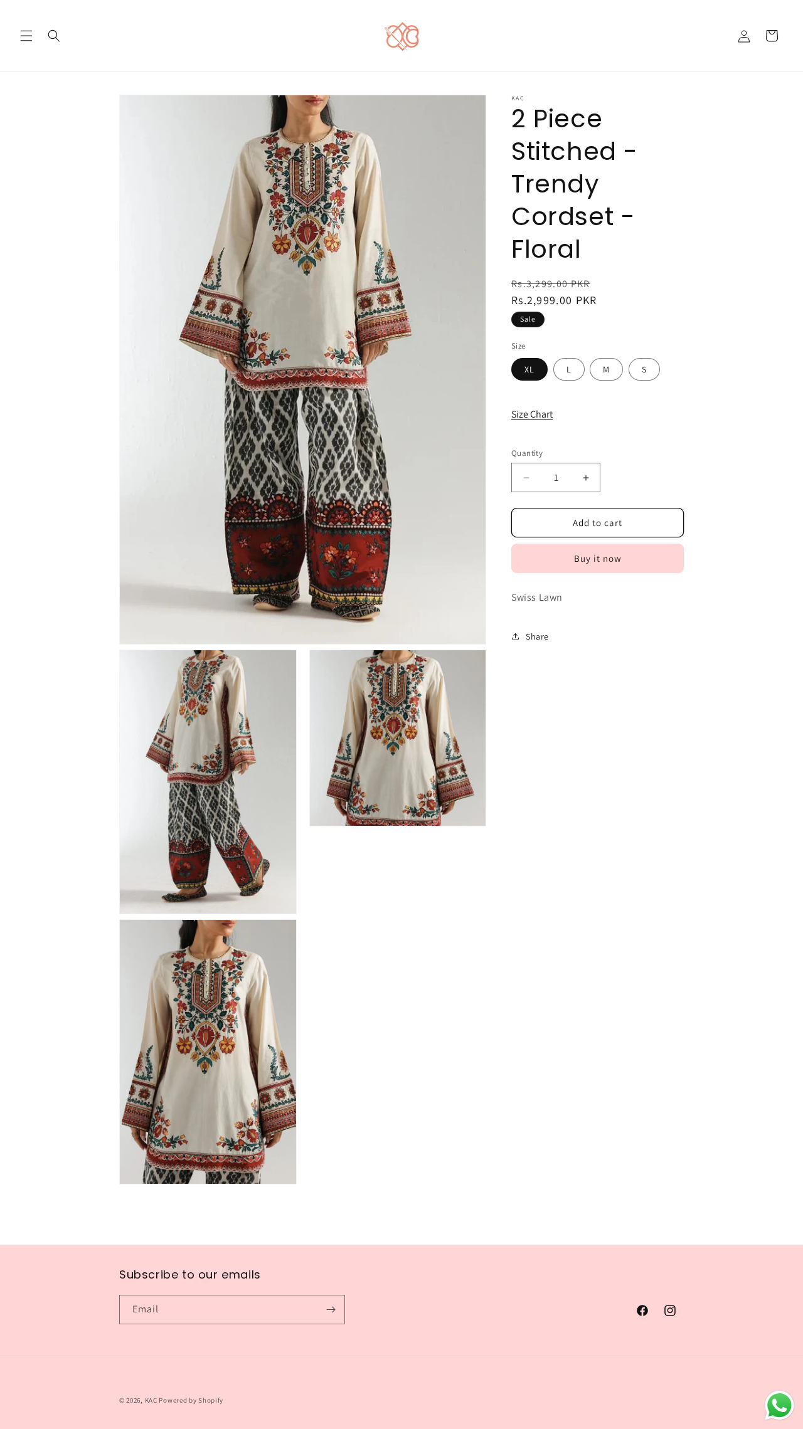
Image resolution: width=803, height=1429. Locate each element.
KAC (151, 1400)
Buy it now (598, 558)
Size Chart (532, 414)
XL (529, 369)
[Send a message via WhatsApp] (779, 1405)
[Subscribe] (330, 1309)
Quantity (527, 453)
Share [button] (537, 635)
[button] (26, 36)
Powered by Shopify (191, 1400)
